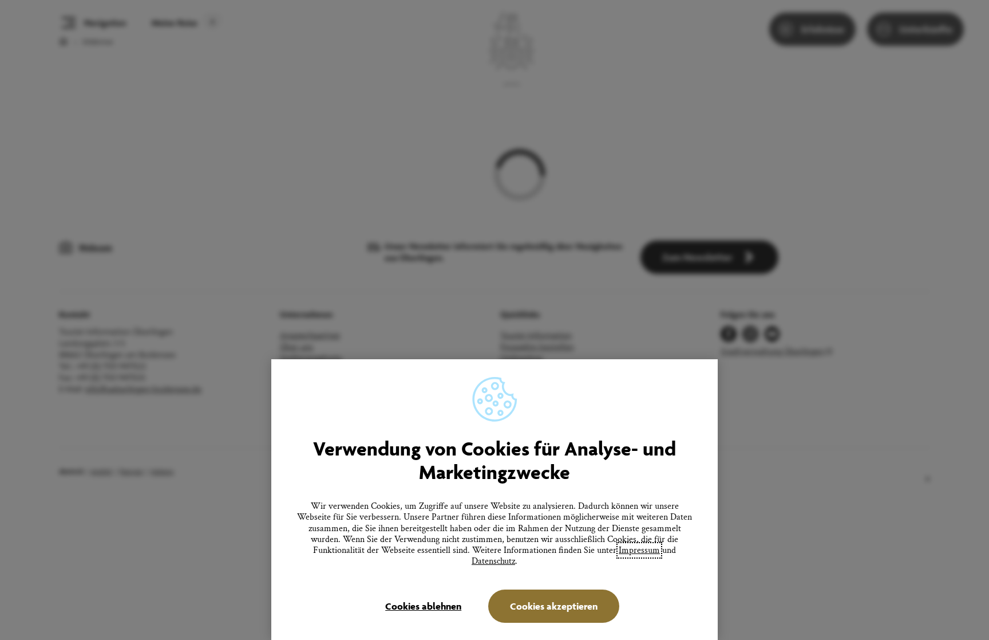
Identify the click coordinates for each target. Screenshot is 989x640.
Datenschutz (493, 561)
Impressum (639, 550)
